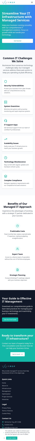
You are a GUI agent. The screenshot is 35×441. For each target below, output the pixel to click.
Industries (5, 399)
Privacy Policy (6, 408)
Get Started (17, 41)
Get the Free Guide (10, 320)
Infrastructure (6, 388)
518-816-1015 (8, 425)
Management (6, 391)
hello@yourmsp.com (11, 427)
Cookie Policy (6, 413)
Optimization (6, 394)
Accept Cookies (11, 438)
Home (4, 383)
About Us (5, 386)
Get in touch (16, 354)
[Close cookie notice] (4, 438)
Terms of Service (7, 411)
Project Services (7, 397)
